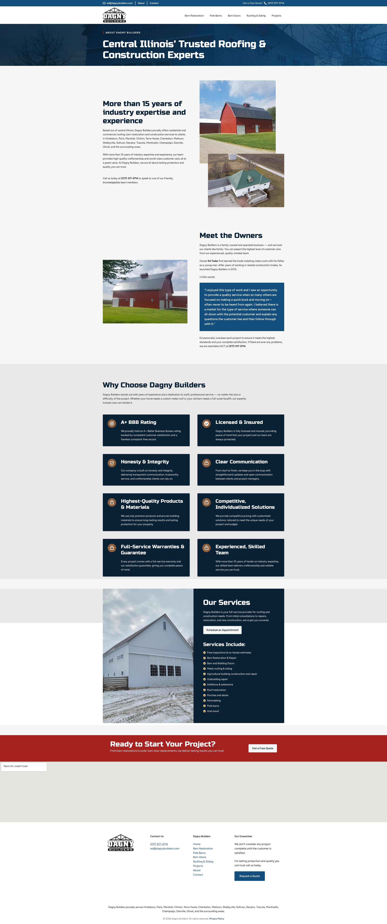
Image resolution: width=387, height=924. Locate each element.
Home (196, 844)
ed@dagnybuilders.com (120, 3)
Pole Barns (216, 15)
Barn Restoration (194, 15)
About (141, 3)
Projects (276, 15)
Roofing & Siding (256, 15)
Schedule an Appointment (222, 630)
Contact (154, 3)
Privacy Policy (216, 918)
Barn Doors (234, 15)
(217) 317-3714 (276, 3)
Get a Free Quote (262, 748)
